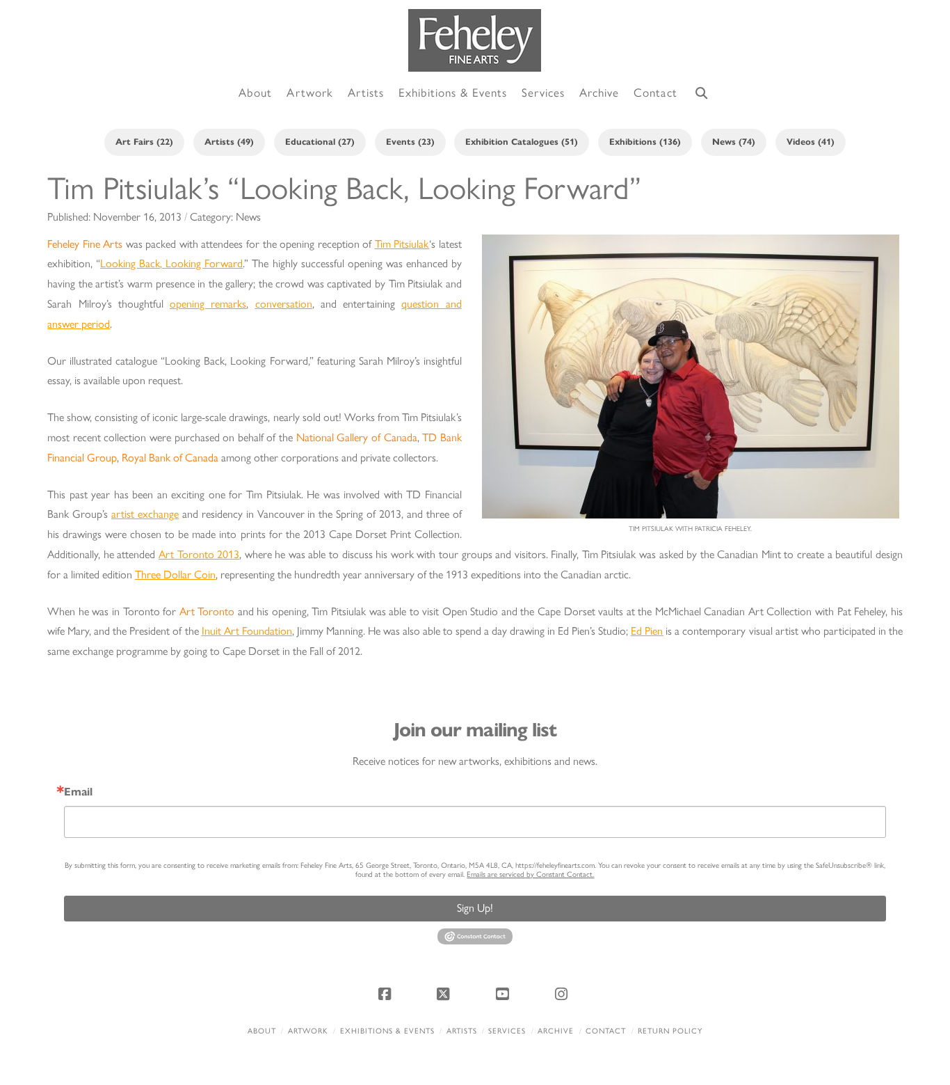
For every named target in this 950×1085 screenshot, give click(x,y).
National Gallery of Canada (356, 437)
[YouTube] (504, 994)
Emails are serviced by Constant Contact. (530, 874)
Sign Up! (475, 907)
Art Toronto (207, 611)
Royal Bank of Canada (170, 457)
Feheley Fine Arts (84, 244)
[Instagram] (563, 994)
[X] (446, 994)
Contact (606, 1031)
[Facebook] (386, 994)
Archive (556, 1031)
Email (78, 792)
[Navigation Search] (701, 94)
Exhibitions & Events (387, 1031)
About (262, 1031)
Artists (461, 1031)
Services (507, 1031)
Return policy (670, 1031)
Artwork (308, 1031)
